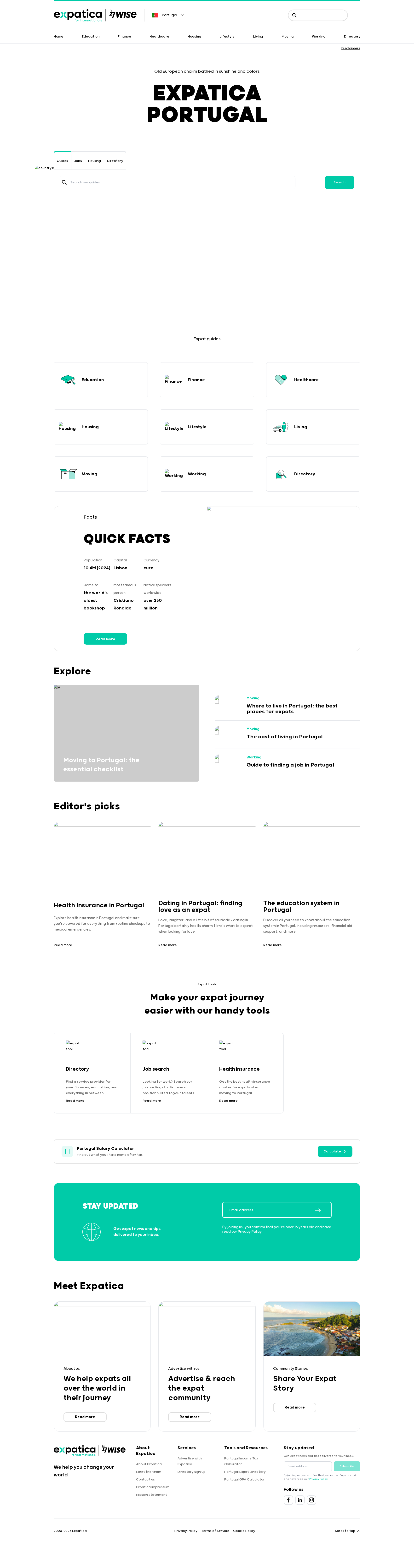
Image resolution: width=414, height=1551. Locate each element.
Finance (124, 36)
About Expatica (149, 1464)
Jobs (78, 161)
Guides (62, 161)
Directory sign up (192, 1472)
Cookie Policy (244, 1531)
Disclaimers (350, 48)
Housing (194, 36)
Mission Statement (151, 1495)
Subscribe (347, 1466)
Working (319, 36)
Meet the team (148, 1472)
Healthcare (159, 36)
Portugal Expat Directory (245, 1472)
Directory (352, 36)
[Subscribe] (323, 1210)
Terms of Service (215, 1531)
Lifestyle (227, 36)
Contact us (145, 1479)
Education (90, 36)
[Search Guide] (64, 182)
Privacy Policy (250, 1232)
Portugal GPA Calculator (244, 1479)
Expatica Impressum (152, 1487)
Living (258, 36)
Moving (288, 36)
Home (58, 36)
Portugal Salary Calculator (105, 1148)
